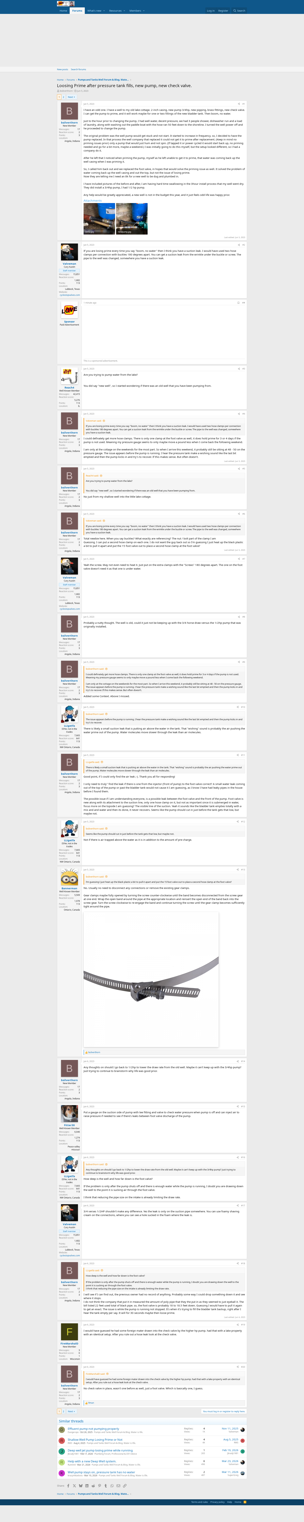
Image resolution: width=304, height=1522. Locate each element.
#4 (243, 413)
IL (79, 406)
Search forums (78, 69)
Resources (115, 10)
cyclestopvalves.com (70, 294)
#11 (243, 755)
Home (63, 10)
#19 (243, 1324)
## (243, 302)
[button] (104, 10)
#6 (243, 513)
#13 (243, 869)
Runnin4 (72, 1464)
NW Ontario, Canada (70, 747)
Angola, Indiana (72, 141)
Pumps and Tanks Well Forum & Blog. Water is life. (118, 1432)
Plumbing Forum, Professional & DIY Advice (115, 1453)
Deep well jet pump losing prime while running (100, 1450)
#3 (243, 368)
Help (229, 1502)
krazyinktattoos (75, 1475)
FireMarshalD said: (95, 1373)
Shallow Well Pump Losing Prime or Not (95, 1440)
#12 (243, 821)
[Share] (239, 104)
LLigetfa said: (93, 762)
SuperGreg (233, 1475)
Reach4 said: (92, 475)
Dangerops (73, 1432)
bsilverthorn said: (95, 668)
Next (70, 97)
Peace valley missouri (74, 1148)
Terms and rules (199, 1502)
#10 (243, 707)
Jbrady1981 (73, 1453)
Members (135, 10)
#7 (243, 558)
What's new (94, 10)
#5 (243, 468)
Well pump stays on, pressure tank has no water (101, 1472)
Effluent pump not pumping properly (93, 1429)
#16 (243, 1157)
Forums (77, 10)
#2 (243, 244)
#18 (243, 1263)
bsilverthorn (66, 90)
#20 (243, 1366)
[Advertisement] (152, 40)
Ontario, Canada (72, 909)
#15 (243, 1106)
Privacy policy (217, 1502)
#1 (243, 103)
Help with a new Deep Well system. (92, 1461)
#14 (243, 1061)
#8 (243, 616)
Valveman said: (94, 420)
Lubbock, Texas (72, 289)
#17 (243, 1205)
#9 (243, 662)
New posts (62, 69)
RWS (70, 1443)
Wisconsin (75, 1358)
